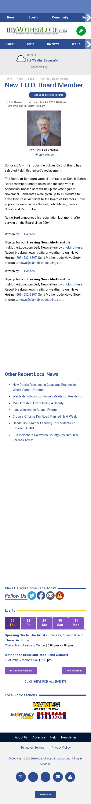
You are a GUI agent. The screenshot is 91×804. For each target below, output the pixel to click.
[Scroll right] (88, 17)
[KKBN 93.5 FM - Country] (51, 714)
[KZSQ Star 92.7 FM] (20, 714)
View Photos (46, 154)
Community (60, 17)
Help (53, 737)
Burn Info (52, 60)
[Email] (58, 777)
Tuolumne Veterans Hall (21, 660)
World (76, 44)
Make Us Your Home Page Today (30, 588)
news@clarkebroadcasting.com (41, 263)
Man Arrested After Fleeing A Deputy (38, 403)
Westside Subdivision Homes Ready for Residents (47, 396)
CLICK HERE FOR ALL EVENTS (46, 682)
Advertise (39, 737)
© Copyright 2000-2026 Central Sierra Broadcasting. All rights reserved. (45, 761)
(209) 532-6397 (26, 258)
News (11, 17)
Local (10, 44)
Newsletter (68, 737)
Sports (33, 17)
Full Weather (35, 60)
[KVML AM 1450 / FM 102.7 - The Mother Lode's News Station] (46, 704)
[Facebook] (33, 777)
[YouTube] (46, 777)
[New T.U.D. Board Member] (44, 145)
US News (53, 44)
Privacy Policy (61, 747)
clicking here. (73, 247)
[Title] (70, 777)
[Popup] (81, 31)
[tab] (12, 623)
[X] (21, 777)
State (30, 44)
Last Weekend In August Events (35, 410)
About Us (21, 737)
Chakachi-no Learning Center (25, 645)
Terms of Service (32, 747)
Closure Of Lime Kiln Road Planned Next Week (45, 416)
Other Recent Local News (31, 374)
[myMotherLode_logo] (36, 31)
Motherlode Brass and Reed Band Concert (36, 655)
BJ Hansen (27, 234)
